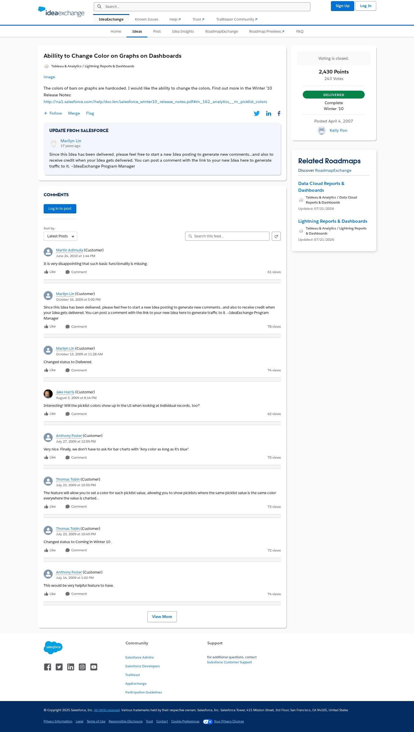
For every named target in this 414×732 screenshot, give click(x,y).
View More (162, 616)
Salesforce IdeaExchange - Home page (61, 11)
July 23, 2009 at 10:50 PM (76, 485)
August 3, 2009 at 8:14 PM (76, 397)
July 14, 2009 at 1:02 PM (75, 577)
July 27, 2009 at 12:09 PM (76, 441)
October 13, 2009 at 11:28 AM (79, 354)
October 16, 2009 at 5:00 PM (78, 299)
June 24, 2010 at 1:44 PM (75, 255)
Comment (78, 272)
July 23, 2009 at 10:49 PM (76, 534)
